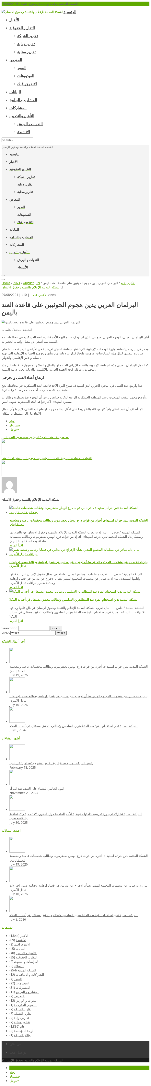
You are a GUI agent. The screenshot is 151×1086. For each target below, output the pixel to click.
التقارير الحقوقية (26, 957)
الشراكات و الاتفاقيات (30, 974)
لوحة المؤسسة (23, 1031)
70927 (6, 633)
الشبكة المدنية (26, 970)
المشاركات (23, 987)
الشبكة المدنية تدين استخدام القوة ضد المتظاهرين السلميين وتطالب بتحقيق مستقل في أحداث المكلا (73, 599)
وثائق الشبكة (22, 1035)
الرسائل (19, 966)
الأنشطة (21, 940)
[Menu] (3, 275)
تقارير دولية (21, 1018)
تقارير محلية (22, 1022)
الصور (18, 979)
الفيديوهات (22, 983)
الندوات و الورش (26, 1000)
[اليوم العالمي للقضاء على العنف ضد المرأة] (17, 784)
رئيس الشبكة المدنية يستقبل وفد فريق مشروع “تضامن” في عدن (51, 763)
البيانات (20, 948)
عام (35, 295)
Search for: (9, 628)
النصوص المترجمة (25, 1005)
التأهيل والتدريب (26, 953)
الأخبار (43, 295)
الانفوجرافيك (22, 944)
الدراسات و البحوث (26, 961)
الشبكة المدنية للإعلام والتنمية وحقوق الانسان (31, 287)
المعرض (19, 996)
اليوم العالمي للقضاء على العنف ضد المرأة (36, 788)
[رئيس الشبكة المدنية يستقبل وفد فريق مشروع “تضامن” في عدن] (17, 759)
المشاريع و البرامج (27, 992)
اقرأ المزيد (16, 545)
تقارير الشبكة (22, 1009)
